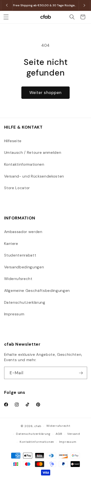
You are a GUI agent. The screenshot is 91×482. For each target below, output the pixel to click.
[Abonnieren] (81, 373)
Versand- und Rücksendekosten (34, 176)
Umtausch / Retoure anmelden (32, 152)
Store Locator (17, 188)
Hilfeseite (13, 141)
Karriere (11, 243)
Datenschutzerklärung (24, 302)
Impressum (14, 314)
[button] (6, 17)
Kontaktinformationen (24, 164)
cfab (37, 426)
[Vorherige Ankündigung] (6, 5)
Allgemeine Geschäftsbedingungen (37, 290)
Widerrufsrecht (18, 278)
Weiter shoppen (45, 92)
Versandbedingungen (24, 267)
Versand (73, 434)
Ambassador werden (23, 231)
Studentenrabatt (20, 255)
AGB (59, 434)
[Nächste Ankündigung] (84, 5)
